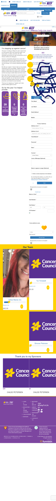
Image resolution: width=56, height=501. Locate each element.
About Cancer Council (35, 409)
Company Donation (47, 97)
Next (44, 183)
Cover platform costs (34, 223)
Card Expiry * (32, 205)
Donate (41, 10)
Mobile (33, 117)
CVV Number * (32, 210)
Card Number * (32, 199)
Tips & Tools (33, 10)
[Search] (15, 16)
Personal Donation (36, 97)
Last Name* (34, 106)
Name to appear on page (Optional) (40, 168)
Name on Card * (33, 194)
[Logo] (45, 4)
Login (6, 13)
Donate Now (42, 89)
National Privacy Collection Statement (39, 179)
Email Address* (35, 112)
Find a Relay (48, 10)
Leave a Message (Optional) (38, 158)
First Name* (34, 101)
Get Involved (22, 10)
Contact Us (16, 437)
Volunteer (27, 414)
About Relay (10, 10)
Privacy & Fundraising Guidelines (15, 436)
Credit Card (37, 192)
